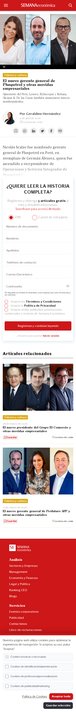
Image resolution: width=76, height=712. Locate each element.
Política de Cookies (34, 696)
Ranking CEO (18, 590)
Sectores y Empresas (23, 565)
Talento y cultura (15, 75)
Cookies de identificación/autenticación (34, 666)
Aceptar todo (61, 696)
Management (18, 571)
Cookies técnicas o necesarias (28, 657)
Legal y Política (19, 584)
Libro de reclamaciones (25, 629)
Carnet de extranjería (53, 217)
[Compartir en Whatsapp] (25, 131)
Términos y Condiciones (43, 301)
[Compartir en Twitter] (42, 131)
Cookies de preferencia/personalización (34, 676)
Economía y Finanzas (23, 577)
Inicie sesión (51, 336)
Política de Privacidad (40, 305)
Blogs (13, 596)
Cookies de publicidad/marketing (30, 686)
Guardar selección (58, 705)
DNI (17, 217)
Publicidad (16, 617)
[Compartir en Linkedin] (33, 131)
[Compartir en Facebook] (51, 131)
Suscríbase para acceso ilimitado (38, 209)
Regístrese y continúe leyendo (38, 325)
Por (40, 114)
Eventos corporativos (24, 611)
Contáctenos (18, 623)
